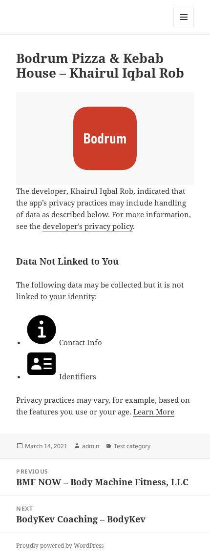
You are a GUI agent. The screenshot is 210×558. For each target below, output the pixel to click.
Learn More (153, 411)
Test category (132, 446)
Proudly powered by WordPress (60, 545)
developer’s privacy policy (87, 226)
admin (90, 446)
